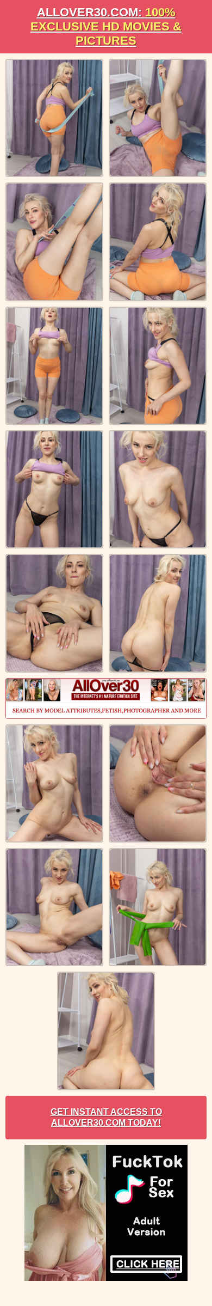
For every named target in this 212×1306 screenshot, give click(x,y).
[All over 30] (106, 698)
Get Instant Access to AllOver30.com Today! (106, 1117)
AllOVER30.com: (106, 26)
